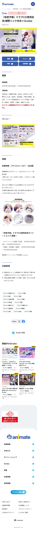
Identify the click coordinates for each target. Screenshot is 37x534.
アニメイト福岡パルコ (22, 305)
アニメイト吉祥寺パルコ (9, 293)
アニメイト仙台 (17, 311)
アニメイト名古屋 (7, 302)
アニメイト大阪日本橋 (8, 299)
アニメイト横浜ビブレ (8, 305)
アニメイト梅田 (21, 299)
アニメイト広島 (17, 296)
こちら (25, 255)
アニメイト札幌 (22, 293)
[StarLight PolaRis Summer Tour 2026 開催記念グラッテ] (27, 359)
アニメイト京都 (18, 302)
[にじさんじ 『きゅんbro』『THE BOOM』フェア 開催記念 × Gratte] (10, 359)
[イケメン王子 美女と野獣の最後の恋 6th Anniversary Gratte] (10, 386)
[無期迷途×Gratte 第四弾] (27, 386)
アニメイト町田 (28, 311)
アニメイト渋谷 (7, 311)
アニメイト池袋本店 (8, 308)
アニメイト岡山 (7, 296)
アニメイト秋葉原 (20, 308)
